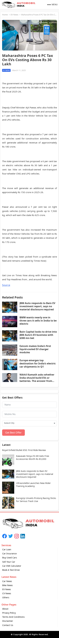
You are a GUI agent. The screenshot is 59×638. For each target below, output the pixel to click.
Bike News (7, 585)
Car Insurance (9, 553)
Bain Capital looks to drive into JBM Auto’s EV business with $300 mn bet (38, 335)
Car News (7, 581)
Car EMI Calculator (11, 565)
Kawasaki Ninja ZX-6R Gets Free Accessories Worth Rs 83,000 (32, 457)
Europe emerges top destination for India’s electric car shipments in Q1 (38, 363)
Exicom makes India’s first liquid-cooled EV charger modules (35, 349)
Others (5, 597)
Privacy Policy (9, 612)
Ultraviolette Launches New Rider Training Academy (33, 484)
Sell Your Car (8, 561)
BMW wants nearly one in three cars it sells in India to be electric (38, 320)
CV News (6, 593)
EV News (14, 14)
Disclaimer (7, 620)
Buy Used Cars (9, 557)
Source (6, 285)
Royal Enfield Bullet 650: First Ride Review (24, 450)
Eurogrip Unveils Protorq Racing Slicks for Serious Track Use (36, 500)
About (5, 608)
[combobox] (29, 423)
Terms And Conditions (13, 616)
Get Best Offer (13, 432)
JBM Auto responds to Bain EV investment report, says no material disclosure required (37, 306)
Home (5, 14)
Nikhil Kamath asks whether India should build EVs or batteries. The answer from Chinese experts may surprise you (37, 381)
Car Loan (6, 549)
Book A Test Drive (11, 569)
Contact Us (7, 625)
